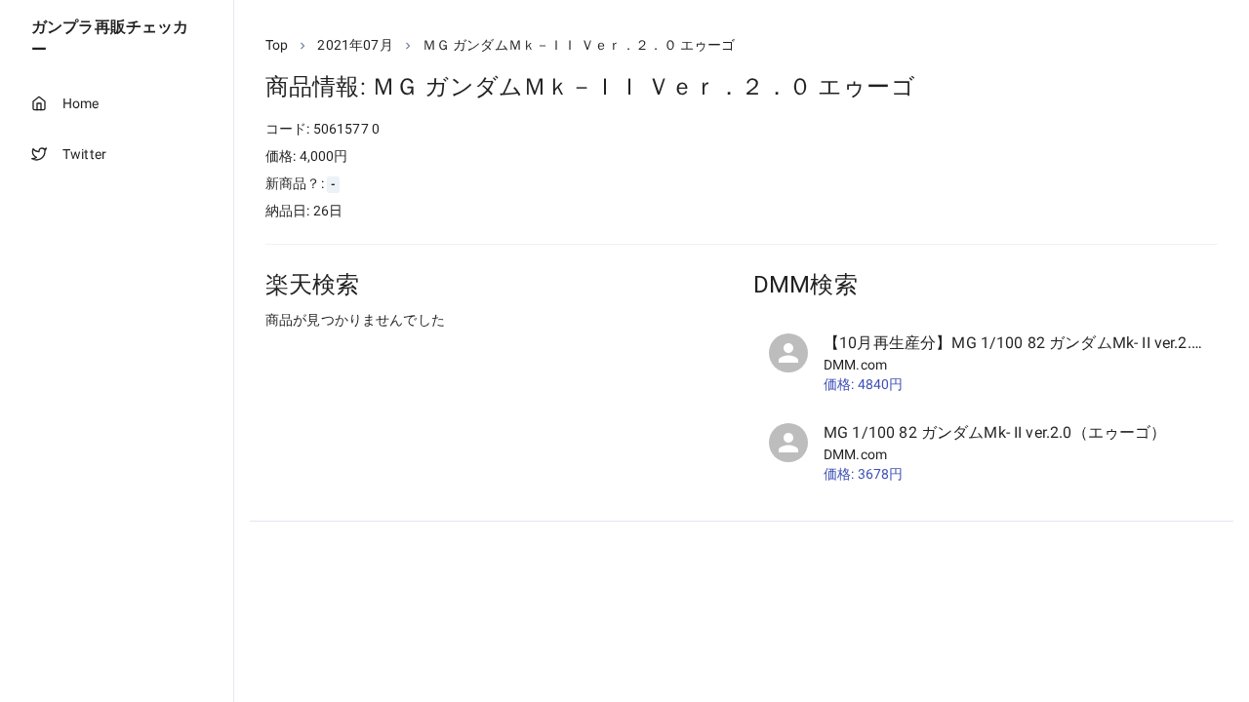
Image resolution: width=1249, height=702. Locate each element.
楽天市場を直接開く (352, 356)
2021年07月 (354, 45)
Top (276, 45)
